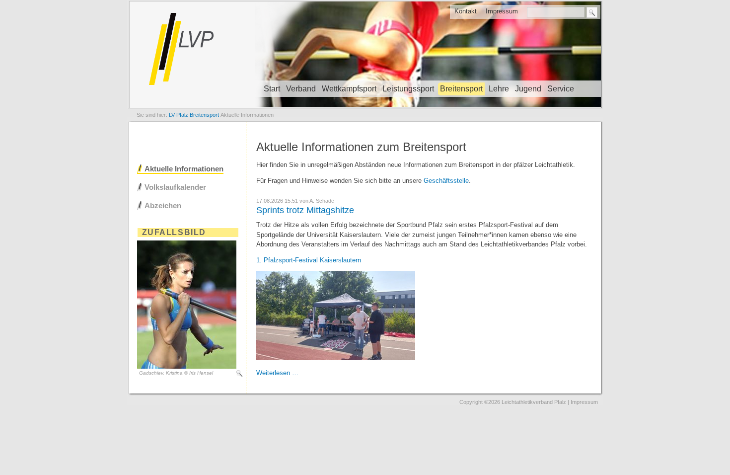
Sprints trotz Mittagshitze (305, 210)
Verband (301, 88)
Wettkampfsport (349, 88)
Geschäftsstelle (446, 180)
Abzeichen (163, 205)
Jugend (528, 88)
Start (272, 88)
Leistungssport (408, 88)
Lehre (499, 88)
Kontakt (465, 11)
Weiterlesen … (277, 373)
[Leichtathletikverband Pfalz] (365, 107)
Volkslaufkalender (175, 187)
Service (560, 88)
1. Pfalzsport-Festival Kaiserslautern (308, 260)
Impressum (502, 11)
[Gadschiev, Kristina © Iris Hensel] (186, 366)
